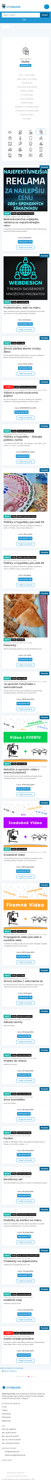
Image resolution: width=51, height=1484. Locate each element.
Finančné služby (26, 91)
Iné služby (26, 119)
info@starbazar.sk (11, 1452)
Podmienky (6, 1414)
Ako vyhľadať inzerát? (11, 1443)
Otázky (5, 1410)
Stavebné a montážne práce (26, 107)
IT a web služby (26, 95)
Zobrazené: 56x (23, 1154)
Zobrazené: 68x (21, 412)
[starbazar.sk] (11, 6)
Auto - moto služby (27, 75)
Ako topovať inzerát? (10, 1436)
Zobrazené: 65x (24, 1314)
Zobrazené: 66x (23, 956)
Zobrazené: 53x (25, 659)
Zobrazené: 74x (25, 538)
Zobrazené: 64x (24, 1075)
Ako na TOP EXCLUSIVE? (11, 1440)
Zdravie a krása (26, 115)
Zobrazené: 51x (22, 456)
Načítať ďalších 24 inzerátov (11, 1368)
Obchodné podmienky (15, 1473)
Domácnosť (27, 83)
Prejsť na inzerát (25, 247)
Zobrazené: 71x (24, 1236)
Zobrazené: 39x (25, 368)
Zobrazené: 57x (23, 789)
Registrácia (6, 1421)
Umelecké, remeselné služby (27, 111)
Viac (24, 19)
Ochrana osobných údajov (17, 1476)
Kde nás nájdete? (9, 1429)
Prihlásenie (6, 1417)
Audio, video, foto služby (26, 79)
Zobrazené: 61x (23, 703)
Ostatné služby (26, 103)
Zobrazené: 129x (25, 241)
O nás (4, 1407)
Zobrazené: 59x (25, 579)
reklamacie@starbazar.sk (15, 1455)
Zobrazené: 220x (25, 324)
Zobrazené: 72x (25, 997)
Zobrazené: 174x (25, 1275)
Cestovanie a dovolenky (26, 87)
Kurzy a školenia (26, 99)
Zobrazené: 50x (23, 1355)
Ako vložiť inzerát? (9, 1433)
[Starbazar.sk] (11, 1387)
